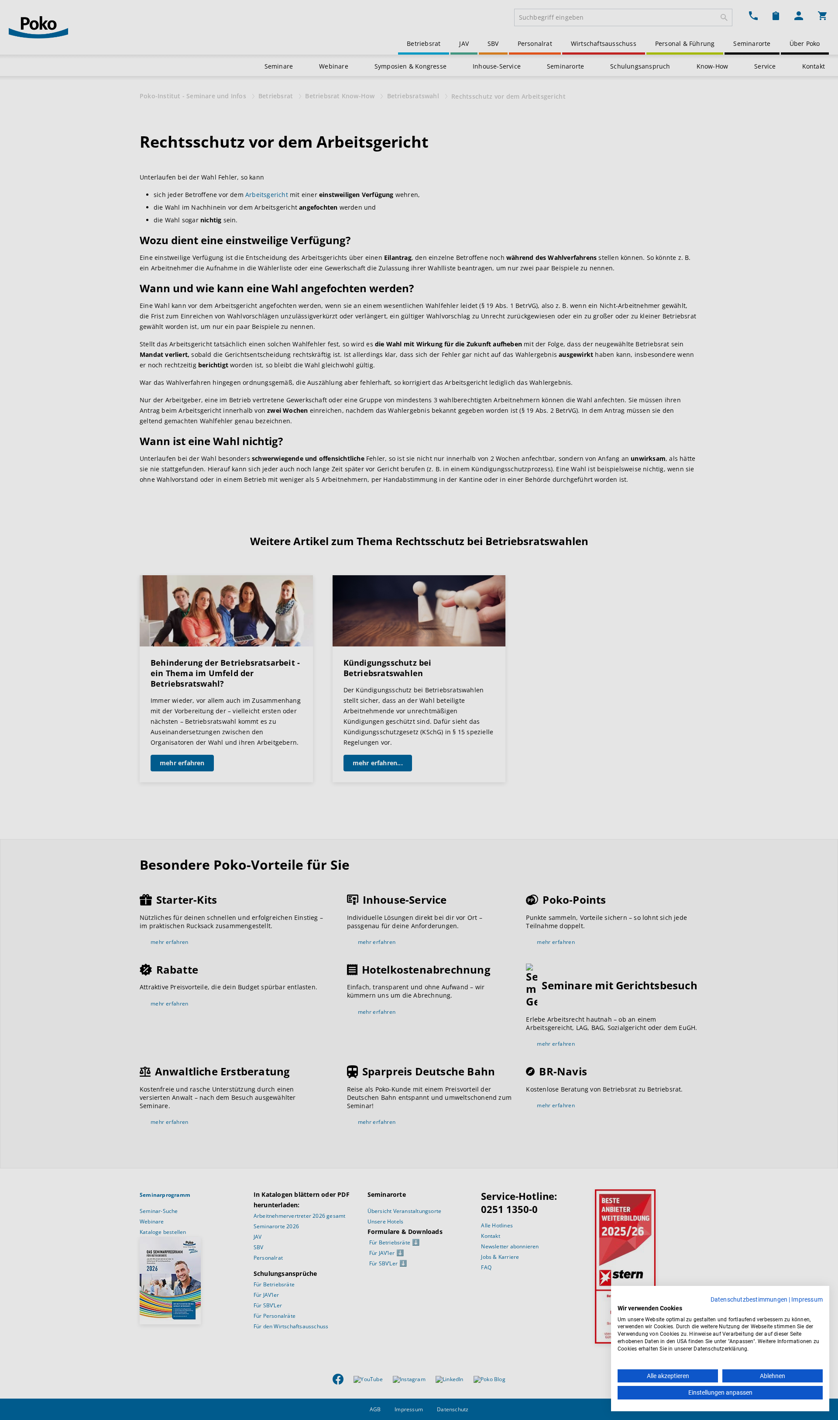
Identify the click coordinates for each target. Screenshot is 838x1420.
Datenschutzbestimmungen (749, 1299)
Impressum (807, 1299)
